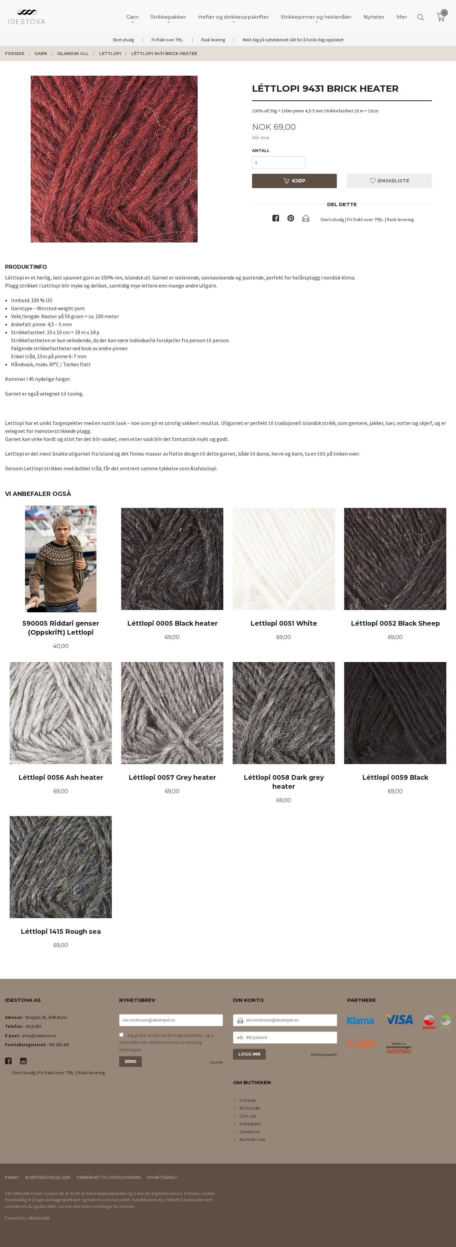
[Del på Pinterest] (291, 219)
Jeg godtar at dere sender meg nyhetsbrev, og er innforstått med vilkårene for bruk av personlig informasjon (166, 1043)
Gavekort (250, 1131)
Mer (402, 17)
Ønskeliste (392, 181)
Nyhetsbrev (162, 1177)
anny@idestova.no (39, 1036)
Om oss (248, 1116)
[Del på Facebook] (276, 219)
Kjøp (298, 181)
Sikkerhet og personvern (108, 1177)
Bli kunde (250, 1108)
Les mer (216, 1062)
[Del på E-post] (306, 219)
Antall (261, 150)
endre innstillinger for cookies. (108, 1206)
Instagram (250, 1123)
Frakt (12, 1177)
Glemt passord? (324, 1054)
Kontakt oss (252, 1139)
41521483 (33, 1026)
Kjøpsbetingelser (47, 1177)
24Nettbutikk (38, 1218)
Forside (248, 1100)
